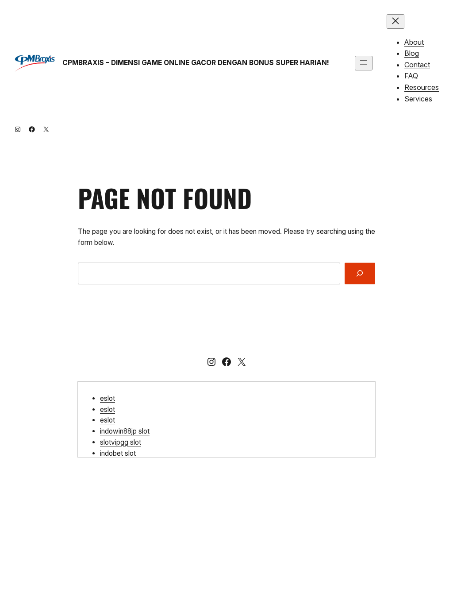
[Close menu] (395, 21)
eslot (107, 398)
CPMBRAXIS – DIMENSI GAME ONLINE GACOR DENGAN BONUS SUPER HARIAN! (195, 62)
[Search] (360, 273)
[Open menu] (363, 63)
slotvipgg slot (120, 442)
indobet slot (118, 453)
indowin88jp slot (125, 431)
